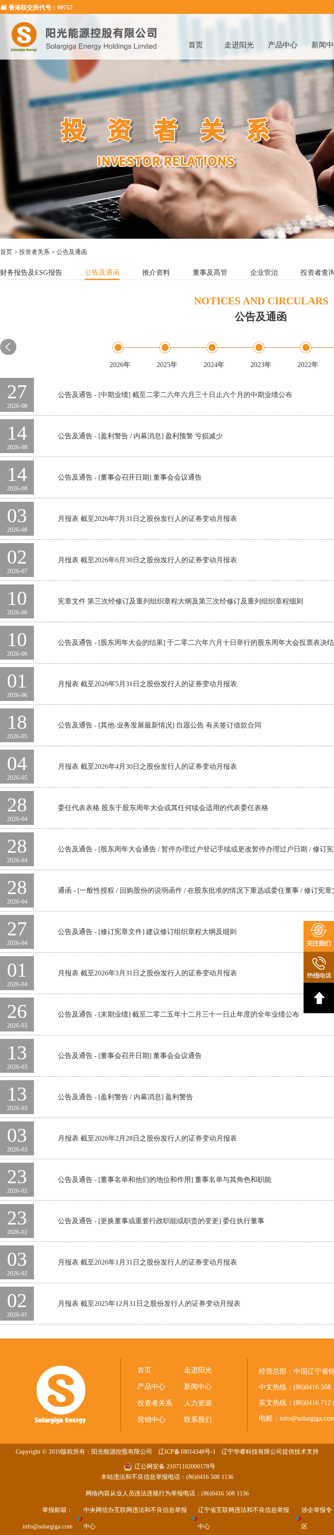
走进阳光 (239, 45)
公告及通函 (102, 272)
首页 (195, 45)
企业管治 (264, 272)
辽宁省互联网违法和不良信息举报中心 (243, 1518)
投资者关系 (34, 252)
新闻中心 (198, 1386)
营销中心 (151, 1419)
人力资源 (198, 1403)
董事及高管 (210, 272)
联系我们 (198, 1419)
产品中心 (282, 45)
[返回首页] (84, 57)
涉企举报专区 (316, 1518)
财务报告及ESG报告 (31, 272)
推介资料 (156, 272)
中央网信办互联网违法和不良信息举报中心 (135, 1518)
